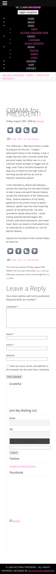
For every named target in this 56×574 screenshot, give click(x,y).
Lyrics (34, 57)
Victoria (40, 121)
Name (10, 334)
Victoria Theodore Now (34, 32)
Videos (34, 53)
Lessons (31, 61)
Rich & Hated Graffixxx (41, 570)
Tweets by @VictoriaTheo (22, 466)
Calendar (34, 39)
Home (31, 18)
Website (10, 355)
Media (31, 46)
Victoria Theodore (13, 75)
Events (31, 36)
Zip (11, 429)
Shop (31, 64)
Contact (31, 68)
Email (10, 344)
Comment (12, 306)
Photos (34, 50)
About (31, 22)
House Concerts (34, 43)
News (31, 25)
